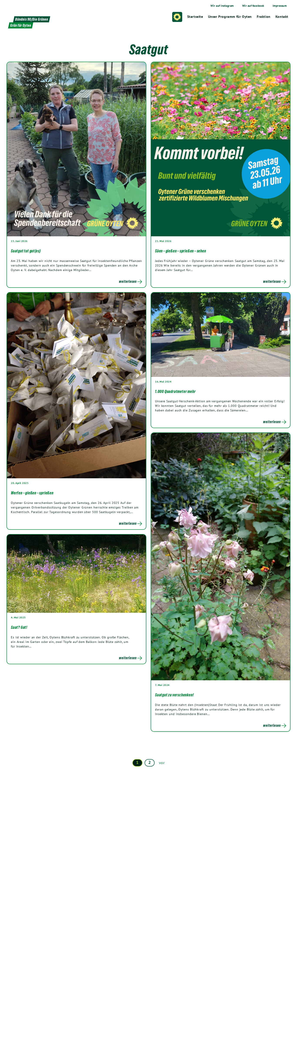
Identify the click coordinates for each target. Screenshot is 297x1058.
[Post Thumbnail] (76, 149)
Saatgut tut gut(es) (26, 250)
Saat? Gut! (19, 627)
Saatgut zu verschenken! (174, 694)
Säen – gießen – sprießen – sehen (180, 250)
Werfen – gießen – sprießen (32, 492)
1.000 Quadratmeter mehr (175, 391)
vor (162, 762)
